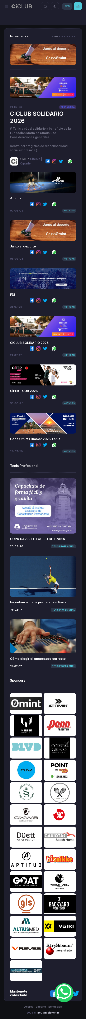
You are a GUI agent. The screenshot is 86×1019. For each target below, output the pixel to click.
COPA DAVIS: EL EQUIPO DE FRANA (37, 539)
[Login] (78, 6)
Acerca (28, 1006)
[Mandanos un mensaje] (64, 992)
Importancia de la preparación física (38, 602)
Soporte (41, 1006)
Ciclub (24, 159)
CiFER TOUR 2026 (24, 391)
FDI (12, 295)
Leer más (43, 87)
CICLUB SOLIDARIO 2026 (29, 343)
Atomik (15, 198)
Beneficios (55, 1006)
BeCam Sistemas (48, 1012)
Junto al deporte (23, 246)
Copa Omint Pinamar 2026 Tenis (35, 439)
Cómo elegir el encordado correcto (38, 659)
